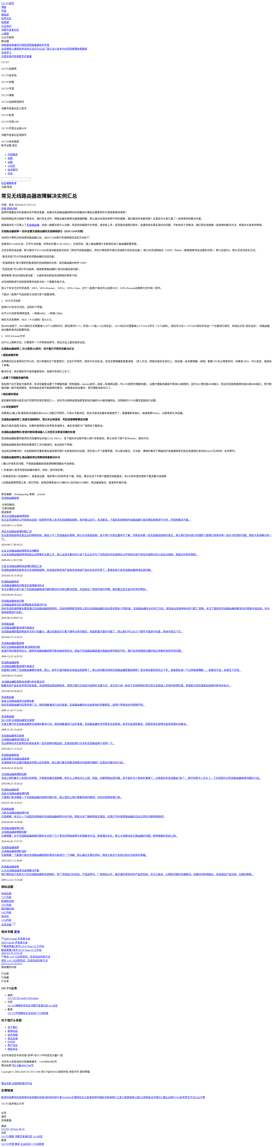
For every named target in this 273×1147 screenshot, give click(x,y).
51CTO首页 (7, 3)
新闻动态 (13, 1031)
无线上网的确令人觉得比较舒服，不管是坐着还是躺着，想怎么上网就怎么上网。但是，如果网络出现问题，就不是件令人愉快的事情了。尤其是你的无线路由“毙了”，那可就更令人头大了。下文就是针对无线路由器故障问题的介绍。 (131, 778)
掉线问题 (15, 739)
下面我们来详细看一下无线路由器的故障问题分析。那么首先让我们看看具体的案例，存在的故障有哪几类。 (62, 797)
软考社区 (6, 18)
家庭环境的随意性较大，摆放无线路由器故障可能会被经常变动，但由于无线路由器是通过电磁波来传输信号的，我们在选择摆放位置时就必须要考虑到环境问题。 (92, 650)
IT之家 (118, 1097)
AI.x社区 (53, 1005)
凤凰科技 (37, 1097)
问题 (16, 531)
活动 (10, 173)
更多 (17, 931)
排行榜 (20, 45)
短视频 (28, 45)
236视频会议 (146, 1097)
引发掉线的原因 (21, 566)
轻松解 (14, 774)
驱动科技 (47, 1097)
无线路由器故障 (10, 498)
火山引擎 (200, 1097)
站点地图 (13, 1035)
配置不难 (17, 627)
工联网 (125, 1097)
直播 (29, 56)
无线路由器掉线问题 (12, 601)
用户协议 (13, 1045)
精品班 (5, 14)
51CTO (11, 998)
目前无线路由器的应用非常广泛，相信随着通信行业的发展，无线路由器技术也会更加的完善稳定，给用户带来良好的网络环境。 (73, 704)
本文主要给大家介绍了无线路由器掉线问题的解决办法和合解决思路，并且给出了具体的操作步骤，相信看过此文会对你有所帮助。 (74, 589)
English (11, 1041)
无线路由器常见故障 (12, 735)
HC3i (27, 998)
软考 (21, 49)
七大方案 (20, 870)
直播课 (35, 45)
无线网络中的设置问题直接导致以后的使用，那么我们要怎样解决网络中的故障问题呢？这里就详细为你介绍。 (63, 762)
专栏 (24, 56)
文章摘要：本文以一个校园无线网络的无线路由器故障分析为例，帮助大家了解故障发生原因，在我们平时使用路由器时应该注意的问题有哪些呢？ (83, 816)
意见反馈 (13, 1038)
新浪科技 (6, 1097)
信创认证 (29, 49)
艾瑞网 (75, 1097)
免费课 (5, 22)
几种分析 (15, 812)
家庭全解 (17, 701)
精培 (22, 1013)
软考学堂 (44, 45)
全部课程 (6, 49)
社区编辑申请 (8, 183)
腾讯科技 (16, 1097)
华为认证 (39, 49)
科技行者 (57, 1097)
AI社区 (11, 166)
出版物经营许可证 (22, 1083)
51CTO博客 (14, 1005)
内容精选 (13, 154)
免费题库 (82, 49)
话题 (10, 162)
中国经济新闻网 (105, 1097)
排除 (15, 516)
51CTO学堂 (14, 1013)
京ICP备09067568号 (23, 1065)
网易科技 (26, 1097)
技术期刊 (13, 169)
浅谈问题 (15, 793)
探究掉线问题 (20, 647)
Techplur (34, 998)
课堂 (18, 56)
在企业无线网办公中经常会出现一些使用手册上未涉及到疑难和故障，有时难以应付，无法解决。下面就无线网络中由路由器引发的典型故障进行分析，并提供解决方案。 (96, 519)
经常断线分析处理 (22, 681)
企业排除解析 (20, 550)
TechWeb (66, 1097)
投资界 (183, 1097)
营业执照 (6, 1083)
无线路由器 (33, 225)
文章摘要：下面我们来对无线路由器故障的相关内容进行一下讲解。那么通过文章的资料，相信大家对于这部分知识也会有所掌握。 (74, 855)
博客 (3, 7)
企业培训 (6, 26)
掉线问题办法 (22, 585)
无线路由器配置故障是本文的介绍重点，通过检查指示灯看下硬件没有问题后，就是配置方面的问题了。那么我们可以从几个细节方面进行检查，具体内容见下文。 (92, 631)
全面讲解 (15, 758)
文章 (3, 56)
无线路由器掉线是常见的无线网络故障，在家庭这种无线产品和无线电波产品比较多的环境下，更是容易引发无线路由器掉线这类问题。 (77, 570)
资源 (8, 56)
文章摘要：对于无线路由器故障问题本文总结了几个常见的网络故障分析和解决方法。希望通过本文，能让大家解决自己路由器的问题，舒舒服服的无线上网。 (89, 835)
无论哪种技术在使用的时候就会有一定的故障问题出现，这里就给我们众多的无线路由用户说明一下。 (58, 743)
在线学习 (6, 52)
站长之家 (84, 1097)
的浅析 (14, 851)
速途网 (93, 1097)
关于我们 (13, 1027)
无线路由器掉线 (10, 581)
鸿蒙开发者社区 (10, 30)
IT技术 (58, 49)
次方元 (191, 1097)
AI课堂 (5, 33)
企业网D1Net (172, 1097)
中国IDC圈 (159, 1097)
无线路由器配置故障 (12, 643)
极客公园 (134, 1097)
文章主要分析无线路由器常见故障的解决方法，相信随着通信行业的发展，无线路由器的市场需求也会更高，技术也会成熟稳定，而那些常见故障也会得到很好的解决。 (94, 724)
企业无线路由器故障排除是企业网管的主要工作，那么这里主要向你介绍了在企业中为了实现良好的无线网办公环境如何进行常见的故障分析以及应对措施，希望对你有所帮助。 (99, 554)
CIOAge (19, 998)
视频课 (5, 45)
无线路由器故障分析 (12, 828)
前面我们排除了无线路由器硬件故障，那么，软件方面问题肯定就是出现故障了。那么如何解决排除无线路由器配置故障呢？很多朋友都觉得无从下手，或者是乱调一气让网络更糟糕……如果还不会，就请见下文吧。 (121, 670)
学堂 (3, 11)
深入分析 (17, 720)
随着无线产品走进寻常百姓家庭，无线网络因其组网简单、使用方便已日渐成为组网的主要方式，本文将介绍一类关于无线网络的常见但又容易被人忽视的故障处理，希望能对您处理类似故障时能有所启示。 (116, 685)
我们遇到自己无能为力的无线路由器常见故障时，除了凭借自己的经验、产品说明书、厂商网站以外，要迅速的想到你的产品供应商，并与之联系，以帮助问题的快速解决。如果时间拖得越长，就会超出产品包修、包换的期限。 (127, 874)
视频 (10, 158)
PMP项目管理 (69, 49)
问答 (13, 56)
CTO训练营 (42, 1013)
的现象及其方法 (24, 604)
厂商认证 (49, 49)
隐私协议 (13, 1049)
